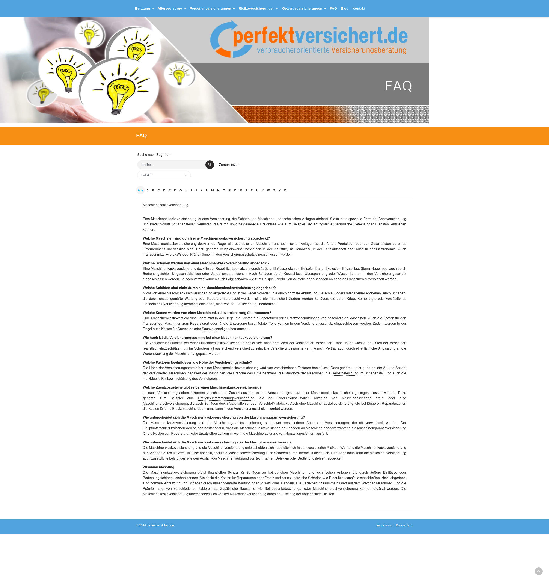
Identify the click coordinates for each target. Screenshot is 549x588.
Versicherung (220, 218)
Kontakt (358, 8)
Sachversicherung (392, 218)
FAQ (333, 8)
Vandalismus (220, 273)
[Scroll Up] (539, 571)
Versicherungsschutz (239, 254)
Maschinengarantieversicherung (276, 417)
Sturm (365, 268)
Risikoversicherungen (257, 8)
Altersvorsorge (170, 8)
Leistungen (177, 458)
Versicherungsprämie (232, 362)
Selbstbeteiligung (345, 373)
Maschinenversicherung (270, 442)
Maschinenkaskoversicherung (165, 204)
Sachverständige (215, 328)
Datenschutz (404, 525)
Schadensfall (204, 348)
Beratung (142, 8)
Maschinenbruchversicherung (165, 403)
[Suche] (209, 164)
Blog (344, 8)
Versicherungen (337, 422)
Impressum (384, 525)
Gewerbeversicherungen (302, 8)
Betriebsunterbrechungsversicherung (226, 397)
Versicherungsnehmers (180, 303)
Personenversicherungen (210, 8)
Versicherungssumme (187, 337)
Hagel (376, 268)
